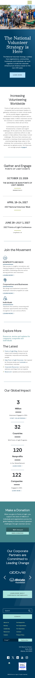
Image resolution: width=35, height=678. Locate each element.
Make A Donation (17, 533)
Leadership (7, 629)
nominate (23, 362)
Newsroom (8, 372)
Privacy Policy (20, 635)
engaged (24, 147)
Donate (17, 616)
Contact (18, 632)
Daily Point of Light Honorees (14, 360)
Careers (6, 635)
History (6, 625)
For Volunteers (20, 629)
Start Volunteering (17, 418)
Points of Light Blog (11, 351)
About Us (6, 622)
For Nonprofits (20, 622)
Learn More (17, 75)
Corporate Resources (12, 367)
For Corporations (21, 625)
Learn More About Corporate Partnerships (17, 594)
